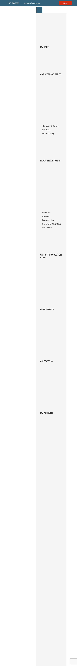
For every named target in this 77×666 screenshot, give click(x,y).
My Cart (44, 47)
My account (46, 413)
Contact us (46, 361)
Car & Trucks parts (50, 74)
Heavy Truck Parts (50, 161)
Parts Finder (47, 309)
